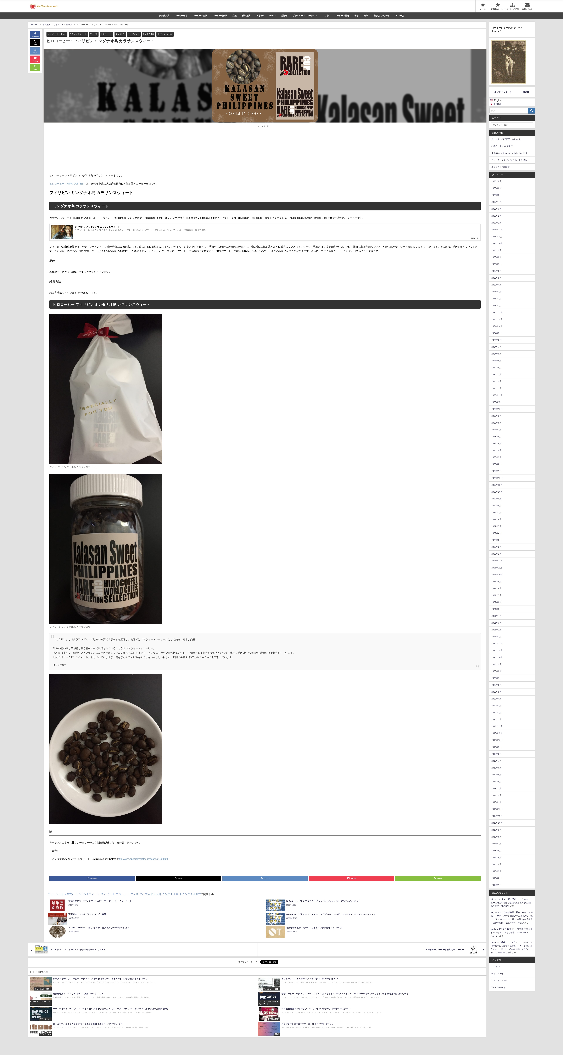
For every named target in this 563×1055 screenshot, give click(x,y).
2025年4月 (496, 285)
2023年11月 (496, 402)
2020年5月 (496, 692)
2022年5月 (496, 526)
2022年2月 (496, 547)
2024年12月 (497, 312)
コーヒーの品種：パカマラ (503, 942)
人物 (327, 16)
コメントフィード (499, 980)
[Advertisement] (157, 149)
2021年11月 (496, 568)
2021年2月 (496, 630)
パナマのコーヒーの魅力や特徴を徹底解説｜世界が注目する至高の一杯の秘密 (511, 902)
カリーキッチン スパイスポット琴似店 (509, 160)
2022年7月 (496, 512)
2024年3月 (496, 374)
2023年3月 (496, 457)
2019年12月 (497, 726)
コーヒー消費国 (220, 16)
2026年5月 (496, 195)
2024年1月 (496, 388)
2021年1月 (496, 637)
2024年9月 (496, 333)
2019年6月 (496, 768)
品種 (235, 16)
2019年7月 (496, 761)
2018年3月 (496, 871)
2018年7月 (496, 844)
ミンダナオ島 (148, 34)
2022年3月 (496, 540)
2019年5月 (496, 775)
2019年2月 (496, 795)
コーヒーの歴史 (342, 16)
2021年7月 (496, 595)
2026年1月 (496, 223)
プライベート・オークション (306, 16)
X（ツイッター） (503, 91)
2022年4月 (496, 533)
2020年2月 (496, 712)
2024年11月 (496, 319)
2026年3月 (496, 209)
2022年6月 (496, 519)
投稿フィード (497, 973)
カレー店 (400, 16)
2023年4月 (496, 450)
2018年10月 (497, 823)
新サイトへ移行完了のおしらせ (505, 139)
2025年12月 (497, 230)
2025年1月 (496, 306)
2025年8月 (496, 257)
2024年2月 (496, 381)
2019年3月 (496, 788)
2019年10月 (497, 740)
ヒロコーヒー (106, 34)
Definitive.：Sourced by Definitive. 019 (509, 153)
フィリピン (120, 34)
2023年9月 (496, 416)
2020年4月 (496, 699)
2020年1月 (496, 719)
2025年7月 (496, 264)
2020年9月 (496, 664)
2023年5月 (496, 443)
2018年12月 (497, 809)
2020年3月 (496, 706)
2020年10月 (497, 657)
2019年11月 (496, 733)
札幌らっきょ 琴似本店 (502, 146)
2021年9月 (496, 581)
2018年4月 (496, 864)
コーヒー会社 (181, 16)
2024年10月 (497, 326)
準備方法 (260, 16)
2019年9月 (496, 747)
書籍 (356, 16)
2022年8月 (496, 506)
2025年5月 (496, 278)
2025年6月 (496, 271)
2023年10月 (497, 409)
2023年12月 (497, 395)
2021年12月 (497, 561)
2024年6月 (496, 354)
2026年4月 (496, 202)
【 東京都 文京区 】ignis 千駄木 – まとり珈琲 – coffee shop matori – (512, 932)
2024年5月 (496, 361)
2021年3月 (496, 623)
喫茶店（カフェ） (382, 16)
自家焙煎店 (164, 16)
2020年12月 (497, 643)
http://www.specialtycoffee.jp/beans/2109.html (143, 859)
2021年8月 (496, 588)
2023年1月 (496, 471)
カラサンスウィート (78, 34)
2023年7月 (496, 430)
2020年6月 (496, 685)
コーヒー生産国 (200, 16)
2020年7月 (496, 678)
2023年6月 (496, 437)
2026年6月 (496, 188)
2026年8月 (496, 181)
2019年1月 (496, 802)
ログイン (495, 967)
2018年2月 (496, 878)
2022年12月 (497, 478)
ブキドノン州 (134, 34)
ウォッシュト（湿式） (56, 34)
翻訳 (366, 16)
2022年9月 (496, 499)
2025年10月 (497, 243)
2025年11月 (496, 237)
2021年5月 (496, 609)
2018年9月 (496, 830)
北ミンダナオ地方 (165, 34)
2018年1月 (496, 885)
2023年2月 (496, 464)
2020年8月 (496, 671)
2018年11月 (496, 816)
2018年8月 (496, 837)
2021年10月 (497, 575)
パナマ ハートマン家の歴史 (503, 899)
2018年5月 (496, 857)
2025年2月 (496, 298)
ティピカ (94, 34)
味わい (272, 16)
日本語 (497, 104)
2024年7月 (496, 347)
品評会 (284, 16)
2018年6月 (496, 851)
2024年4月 (496, 368)
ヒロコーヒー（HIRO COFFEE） (67, 183)
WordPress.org (498, 987)
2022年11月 (496, 485)
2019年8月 (496, 754)
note (526, 91)
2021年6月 (496, 602)
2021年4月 (496, 616)
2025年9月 (496, 250)
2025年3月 (496, 292)
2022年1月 (496, 554)
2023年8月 (496, 423)
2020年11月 (496, 650)
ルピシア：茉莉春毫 (500, 167)
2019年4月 (496, 782)
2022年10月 (497, 492)
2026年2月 (496, 216)
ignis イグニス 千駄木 (501, 929)
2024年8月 (496, 340)
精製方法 (246, 16)
